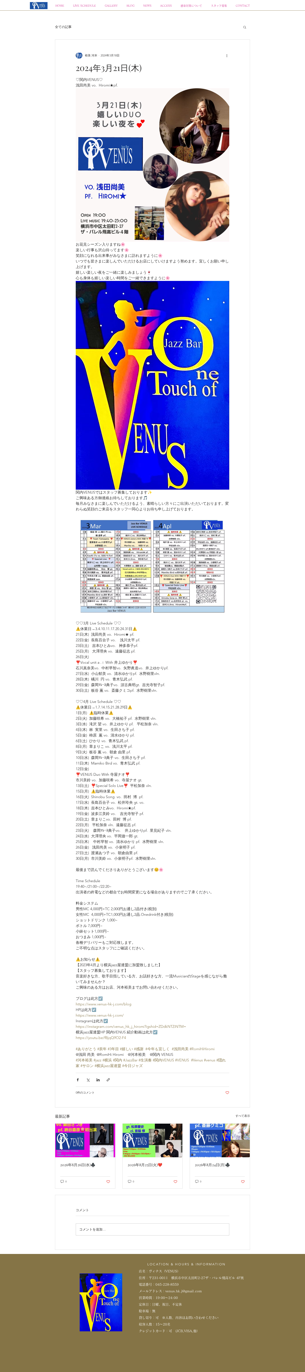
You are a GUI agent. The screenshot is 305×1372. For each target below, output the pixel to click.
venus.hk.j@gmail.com (183, 1291)
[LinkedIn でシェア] (98, 1080)
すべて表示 (242, 1116)
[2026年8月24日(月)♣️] (220, 1140)
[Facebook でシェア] (78, 1080)
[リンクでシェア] (108, 1080)
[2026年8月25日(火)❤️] (153, 1140)
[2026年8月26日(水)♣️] (85, 1140)
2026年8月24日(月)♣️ (212, 1164)
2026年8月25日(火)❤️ (145, 1164)
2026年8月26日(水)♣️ (77, 1164)
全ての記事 (63, 27)
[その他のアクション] (226, 55)
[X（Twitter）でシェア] (88, 1080)
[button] (245, 27)
